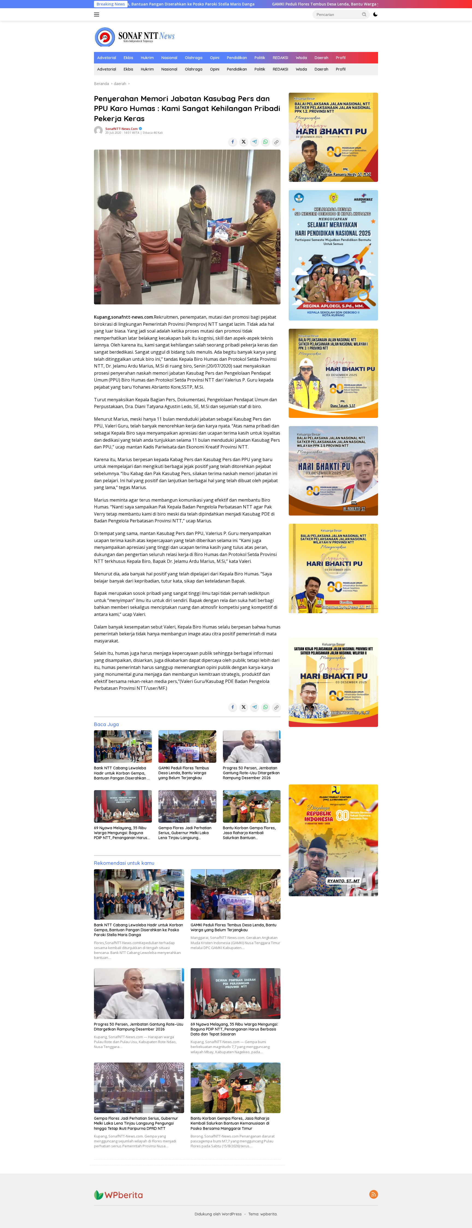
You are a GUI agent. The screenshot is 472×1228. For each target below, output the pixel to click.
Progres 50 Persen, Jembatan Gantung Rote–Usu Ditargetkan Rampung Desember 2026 (251, 773)
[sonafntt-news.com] (135, 36)
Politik (260, 57)
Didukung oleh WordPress (218, 1214)
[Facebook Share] (233, 142)
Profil (341, 57)
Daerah (321, 57)
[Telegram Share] (254, 142)
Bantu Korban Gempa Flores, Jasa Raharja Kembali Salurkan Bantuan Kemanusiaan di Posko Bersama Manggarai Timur (249, 832)
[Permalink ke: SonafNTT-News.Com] (98, 130)
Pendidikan (237, 57)
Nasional (169, 57)
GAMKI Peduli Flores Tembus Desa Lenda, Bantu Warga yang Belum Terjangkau (259, 4)
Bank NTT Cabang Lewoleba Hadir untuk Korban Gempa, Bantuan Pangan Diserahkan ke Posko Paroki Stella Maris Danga (123, 773)
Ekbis (128, 57)
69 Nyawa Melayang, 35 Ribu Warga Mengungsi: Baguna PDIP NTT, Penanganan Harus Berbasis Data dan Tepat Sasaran (120, 832)
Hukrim (147, 57)
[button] (364, 14)
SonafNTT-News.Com (121, 129)
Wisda (301, 57)
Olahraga (193, 57)
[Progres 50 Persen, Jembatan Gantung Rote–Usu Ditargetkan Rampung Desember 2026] (252, 746)
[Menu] (97, 14)
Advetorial (106, 57)
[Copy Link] (276, 142)
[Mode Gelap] (375, 14)
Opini (214, 57)
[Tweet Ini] (244, 142)
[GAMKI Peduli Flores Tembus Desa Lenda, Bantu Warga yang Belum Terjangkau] (187, 746)
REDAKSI (280, 57)
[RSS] (373, 1195)
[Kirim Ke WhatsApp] (265, 142)
